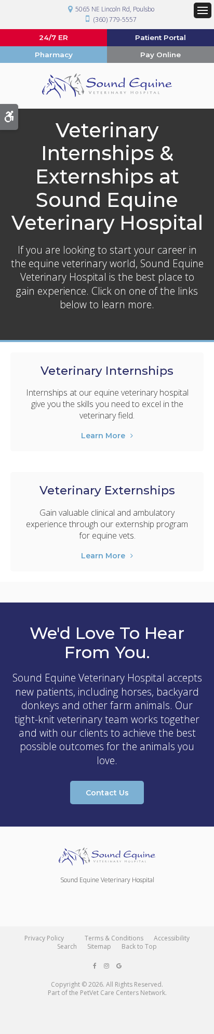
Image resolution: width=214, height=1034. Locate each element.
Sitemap (99, 946)
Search (67, 946)
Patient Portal (160, 37)
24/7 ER (53, 37)
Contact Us (107, 792)
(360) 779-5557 (115, 19)
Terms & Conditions (114, 938)
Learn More (103, 435)
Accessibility (172, 938)
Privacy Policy (44, 938)
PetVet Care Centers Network (122, 992)
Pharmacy (54, 54)
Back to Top (139, 946)
